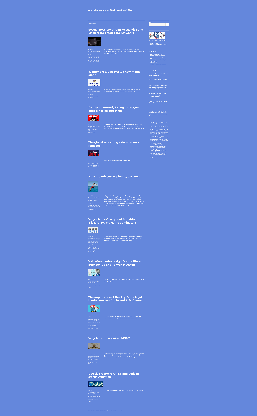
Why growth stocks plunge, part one (114, 176)
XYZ (95, 209)
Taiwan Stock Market (92, 281)
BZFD (95, 324)
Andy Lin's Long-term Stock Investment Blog (110, 10)
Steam (89, 251)
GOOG (89, 248)
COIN (89, 205)
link (159, 156)
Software (90, 322)
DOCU (92, 205)
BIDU (98, 359)
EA (97, 247)
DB (96, 57)
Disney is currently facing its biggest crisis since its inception (113, 109)
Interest (90, 395)
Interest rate (91, 201)
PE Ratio (90, 282)
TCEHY (97, 166)
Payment (96, 52)
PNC (98, 58)
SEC (89, 245)
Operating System (92, 244)
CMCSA (95, 96)
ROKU (96, 362)
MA (93, 58)
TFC (95, 60)
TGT (97, 60)
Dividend (90, 127)
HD (89, 58)
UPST (92, 209)
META (89, 206)
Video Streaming (92, 161)
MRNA (92, 206)
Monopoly (90, 51)
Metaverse (96, 242)
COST (94, 57)
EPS (99, 281)
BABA (95, 359)
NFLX (95, 58)
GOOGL (93, 248)
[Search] (167, 24)
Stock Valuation (96, 284)
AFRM (92, 203)
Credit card (90, 52)
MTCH (89, 326)
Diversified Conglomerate (94, 319)
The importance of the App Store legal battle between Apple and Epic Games (115, 298)
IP (93, 127)
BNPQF (94, 56)
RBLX (95, 208)
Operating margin (96, 396)
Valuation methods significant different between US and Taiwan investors (116, 263)
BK (91, 56)
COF (92, 57)
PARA (94, 132)
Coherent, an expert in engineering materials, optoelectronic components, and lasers (159, 57)
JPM (91, 58)
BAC (89, 56)
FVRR (95, 205)
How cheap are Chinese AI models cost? (158, 64)
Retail (89, 54)
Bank (98, 51)
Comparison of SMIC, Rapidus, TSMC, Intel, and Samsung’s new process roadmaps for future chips (158, 87)
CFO (99, 126)
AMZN (92, 96)
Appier (92, 285)
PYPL (89, 60)
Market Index (97, 201)
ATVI (95, 247)
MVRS (92, 326)
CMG (89, 57)
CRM (96, 285)
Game (89, 238)
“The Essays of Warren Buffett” (156, 54)
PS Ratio (94, 282)
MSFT (99, 248)
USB (99, 60)
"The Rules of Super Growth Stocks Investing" (158, 44)
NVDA (98, 206)
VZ (97, 328)
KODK (93, 325)
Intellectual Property (92, 357)
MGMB (89, 362)
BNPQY (97, 56)
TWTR (95, 328)
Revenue (90, 284)
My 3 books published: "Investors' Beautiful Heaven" (157, 41)
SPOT (92, 328)
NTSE (96, 250)
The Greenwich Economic (154, 73)
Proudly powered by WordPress (115, 410)
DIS (98, 57)
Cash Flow (90, 393)
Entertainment (91, 126)
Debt (94, 393)
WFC (90, 61)
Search (150, 22)
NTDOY (92, 250)
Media (89, 91)
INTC (96, 248)
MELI (98, 205)
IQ (88, 166)
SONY (99, 250)
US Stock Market (96, 322)
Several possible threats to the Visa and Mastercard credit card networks (115, 31)
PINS (98, 326)
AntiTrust (95, 51)
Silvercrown (151, 79)
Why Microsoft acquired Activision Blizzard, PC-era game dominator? (112, 221)
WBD (92, 97)
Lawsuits (90, 317)
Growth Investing (92, 197)
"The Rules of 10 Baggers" (154, 43)
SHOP (89, 209)
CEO (96, 126)
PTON (89, 208)
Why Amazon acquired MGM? (109, 338)
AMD (95, 203)
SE (97, 208)
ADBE (89, 203)
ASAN (98, 203)
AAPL (89, 96)
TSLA (89, 287)
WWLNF (97, 61)
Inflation (95, 200)
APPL (92, 165)
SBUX (92, 60)
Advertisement (94, 91)
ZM (96, 209)
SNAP (89, 328)
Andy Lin (150, 85)
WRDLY (93, 61)
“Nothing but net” (153, 62)
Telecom (90, 392)
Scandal (98, 244)
